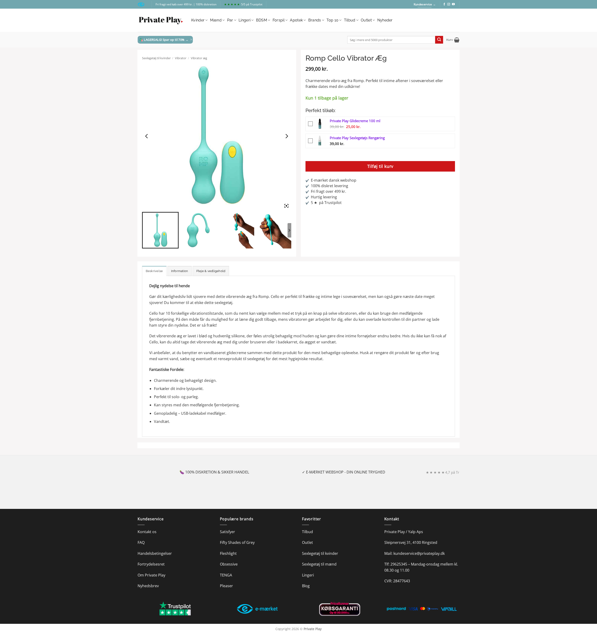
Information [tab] (179, 271)
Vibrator (180, 58)
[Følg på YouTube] (453, 4)
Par (230, 20)
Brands (314, 20)
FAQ (141, 542)
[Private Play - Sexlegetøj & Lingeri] (161, 20)
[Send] (439, 40)
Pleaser (226, 585)
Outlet (366, 20)
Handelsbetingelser (155, 553)
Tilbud (349, 20)
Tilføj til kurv (380, 166)
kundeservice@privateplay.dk (419, 553)
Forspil (279, 20)
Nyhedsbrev (148, 585)
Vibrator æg (199, 58)
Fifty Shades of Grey (237, 542)
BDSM (261, 20)
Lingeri (244, 20)
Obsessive (229, 564)
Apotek (296, 20)
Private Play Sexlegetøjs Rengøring (357, 137)
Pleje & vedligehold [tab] (211, 271)
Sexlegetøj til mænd (319, 564)
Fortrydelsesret (151, 564)
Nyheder (385, 20)
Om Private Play (151, 575)
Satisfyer (227, 531)
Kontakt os (147, 531)
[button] (452, 40)
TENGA (226, 575)
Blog (306, 585)
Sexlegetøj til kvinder (156, 58)
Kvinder (198, 20)
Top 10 (332, 20)
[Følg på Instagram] (448, 4)
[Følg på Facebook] (444, 4)
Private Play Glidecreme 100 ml (355, 120)
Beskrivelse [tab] (154, 271)
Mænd (216, 20)
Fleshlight (228, 553)
